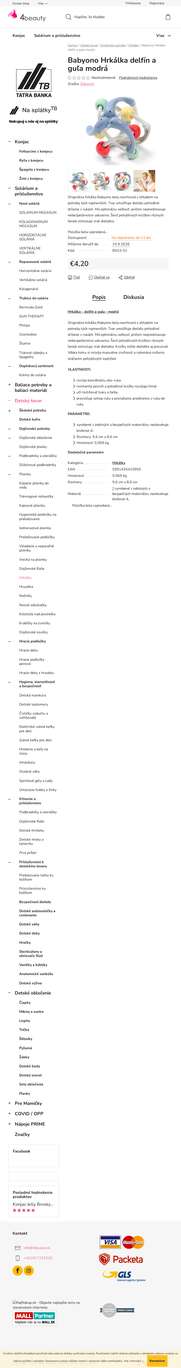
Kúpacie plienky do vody (34, 485)
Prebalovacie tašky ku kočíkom (36, 877)
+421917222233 (38, 1258)
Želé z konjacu (31, 178)
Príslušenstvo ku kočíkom (32, 890)
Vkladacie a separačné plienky (36, 548)
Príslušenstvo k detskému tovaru (33, 864)
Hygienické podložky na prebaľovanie (37, 516)
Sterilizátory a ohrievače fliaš (31, 953)
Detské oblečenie (33, 993)
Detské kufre (29, 419)
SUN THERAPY (31, 316)
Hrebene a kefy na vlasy (33, 751)
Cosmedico (28, 334)
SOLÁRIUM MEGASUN (38, 212)
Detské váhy (29, 924)
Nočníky (25, 595)
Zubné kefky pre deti (35, 740)
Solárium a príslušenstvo (29, 191)
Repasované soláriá (35, 261)
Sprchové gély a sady (36, 780)
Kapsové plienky (32, 505)
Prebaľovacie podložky (37, 537)
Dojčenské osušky (33, 632)
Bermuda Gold (30, 307)
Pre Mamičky (28, 1103)
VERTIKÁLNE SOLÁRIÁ (30, 250)
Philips (24, 325)
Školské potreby (32, 410)
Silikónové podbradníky (37, 464)
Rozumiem (157, 1361)
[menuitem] (19, 35)
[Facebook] (18, 1271)
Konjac (22, 142)
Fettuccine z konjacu (35, 151)
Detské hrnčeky (31, 830)
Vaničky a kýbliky (33, 964)
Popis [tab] (99, 297)
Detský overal (30, 1075)
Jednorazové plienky (35, 528)
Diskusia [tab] (133, 297)
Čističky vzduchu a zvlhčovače (33, 715)
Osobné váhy (29, 771)
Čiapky (24, 1002)
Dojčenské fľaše (31, 568)
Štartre (24, 343)
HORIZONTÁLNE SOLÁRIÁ (32, 237)
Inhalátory (27, 762)
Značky (22, 1134)
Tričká (24, 1029)
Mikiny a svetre (31, 1011)
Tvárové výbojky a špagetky (33, 354)
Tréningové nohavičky (36, 496)
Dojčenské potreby (34, 428)
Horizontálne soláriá (35, 270)
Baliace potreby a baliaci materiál (33, 387)
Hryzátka (26, 586)
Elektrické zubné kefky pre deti (37, 728)
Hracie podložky (32, 641)
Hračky (25, 942)
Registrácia (156, 3)
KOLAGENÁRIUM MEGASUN (33, 223)
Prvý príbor (28, 852)
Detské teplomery (33, 704)
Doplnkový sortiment (36, 366)
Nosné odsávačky (33, 605)
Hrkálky (25, 577)
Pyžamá (25, 1048)
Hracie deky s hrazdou (36, 672)
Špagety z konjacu (34, 169)
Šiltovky (25, 1038)
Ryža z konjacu (31, 160)
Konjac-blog (21, 3)
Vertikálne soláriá (33, 279)
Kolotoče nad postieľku (37, 614)
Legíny (24, 1020)
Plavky (24, 1093)
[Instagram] (29, 1271)
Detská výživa (30, 983)
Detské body (29, 1066)
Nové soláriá (29, 203)
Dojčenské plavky (33, 446)
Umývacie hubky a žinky (38, 789)
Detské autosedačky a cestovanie (37, 913)
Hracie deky (28, 650)
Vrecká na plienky (33, 559)
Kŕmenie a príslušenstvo (30, 801)
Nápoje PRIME (30, 1124)
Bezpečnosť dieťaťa (35, 902)
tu (143, 1361)
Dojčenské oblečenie (35, 437)
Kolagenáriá (28, 289)
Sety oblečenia (31, 1084)
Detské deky (29, 933)
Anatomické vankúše (36, 974)
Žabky (24, 1057)
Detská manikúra (32, 695)
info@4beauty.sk (37, 1247)
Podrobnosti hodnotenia (138, 77)
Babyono (87, 83)
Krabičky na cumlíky (34, 623)
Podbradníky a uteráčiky (38, 455)
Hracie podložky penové (31, 661)
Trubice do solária (33, 298)
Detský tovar (28, 401)
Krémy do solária (32, 375)
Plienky (25, 474)
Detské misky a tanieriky (31, 841)
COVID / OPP (29, 1114)
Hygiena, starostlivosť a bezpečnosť (37, 684)
